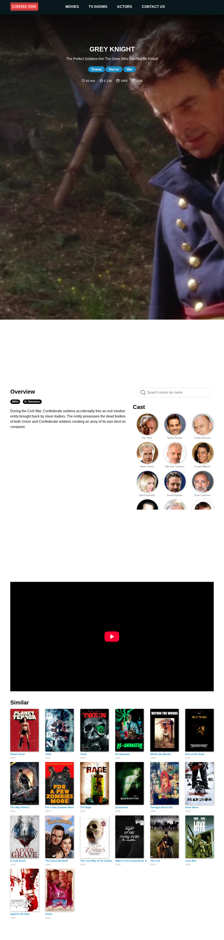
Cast (139, 407)
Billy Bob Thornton (174, 466)
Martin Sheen (147, 466)
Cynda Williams (202, 466)
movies (72, 7)
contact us (153, 7)
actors (124, 7)
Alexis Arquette (147, 495)
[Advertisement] (112, 351)
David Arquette (174, 495)
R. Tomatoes (32, 401)
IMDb (15, 401)
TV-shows (98, 7)
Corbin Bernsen (202, 438)
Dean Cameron (202, 495)
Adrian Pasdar (174, 438)
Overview (22, 391)
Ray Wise (147, 438)
